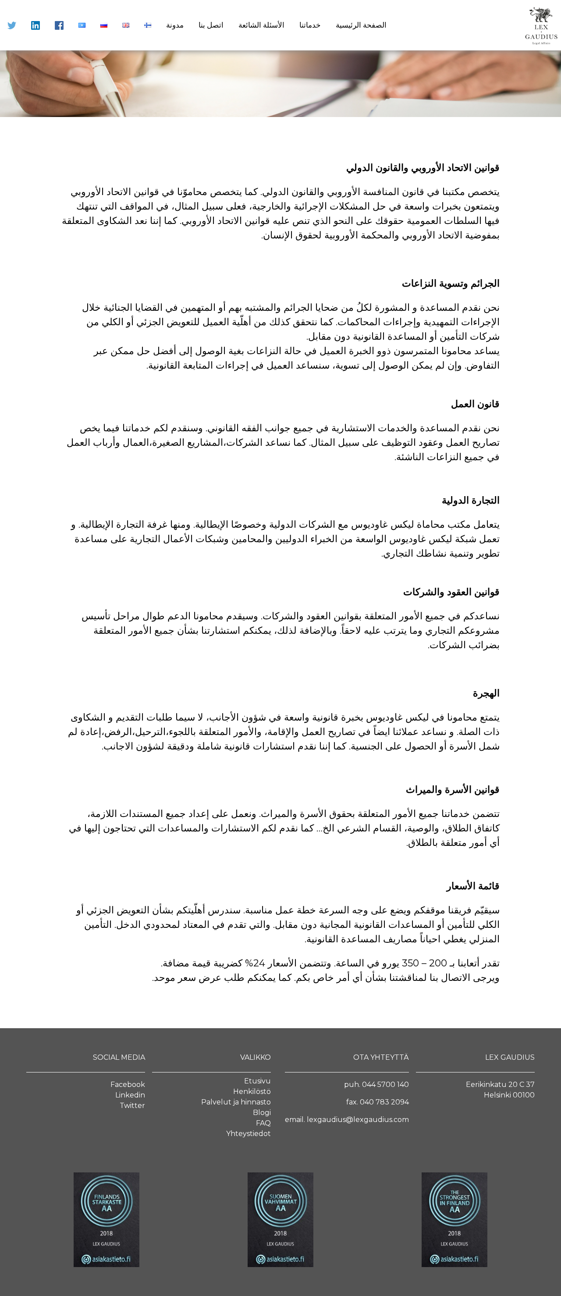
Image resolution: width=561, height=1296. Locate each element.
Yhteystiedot (248, 1133)
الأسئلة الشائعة (261, 25)
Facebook (127, 1084)
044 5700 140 (385, 1084)
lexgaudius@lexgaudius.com (358, 1119)
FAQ (263, 1123)
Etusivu (257, 1081)
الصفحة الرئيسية (361, 25)
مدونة (175, 25)
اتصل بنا (211, 25)
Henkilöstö (252, 1091)
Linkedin (130, 1095)
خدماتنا (310, 25)
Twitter (132, 1105)
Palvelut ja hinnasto (236, 1102)
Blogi (262, 1112)
